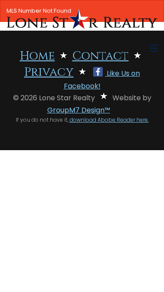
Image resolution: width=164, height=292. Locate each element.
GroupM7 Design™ (78, 110)
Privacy (48, 72)
